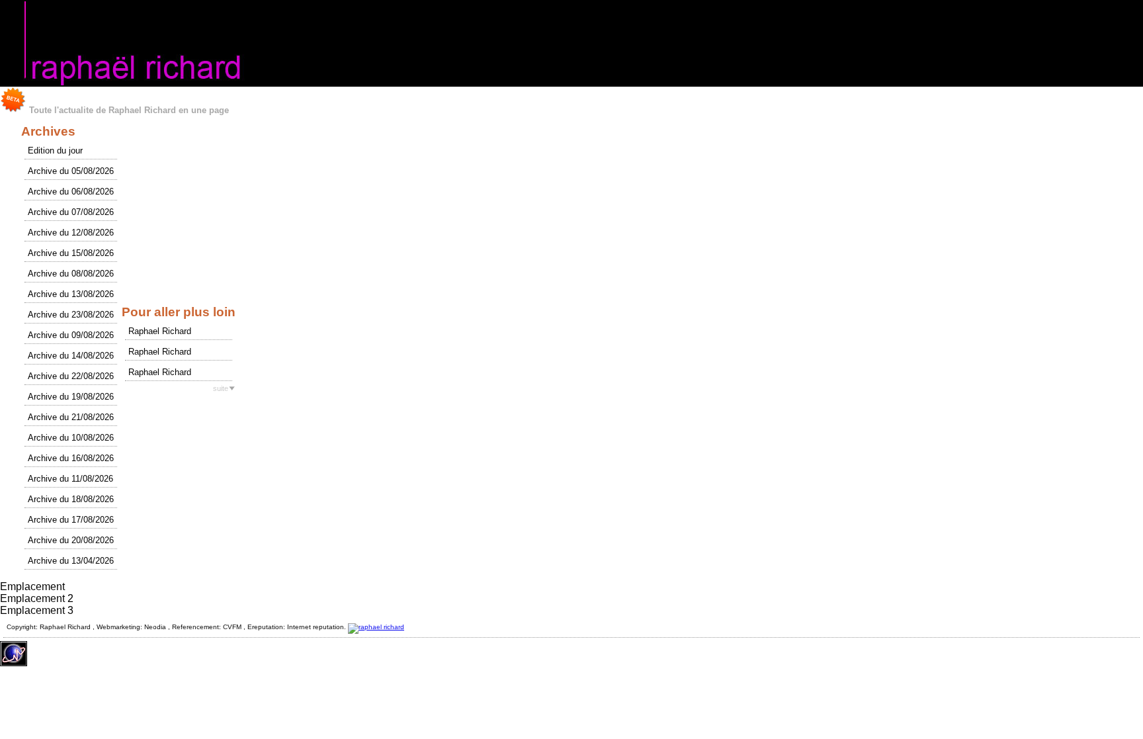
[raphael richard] (376, 626)
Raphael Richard (159, 331)
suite (220, 388)
